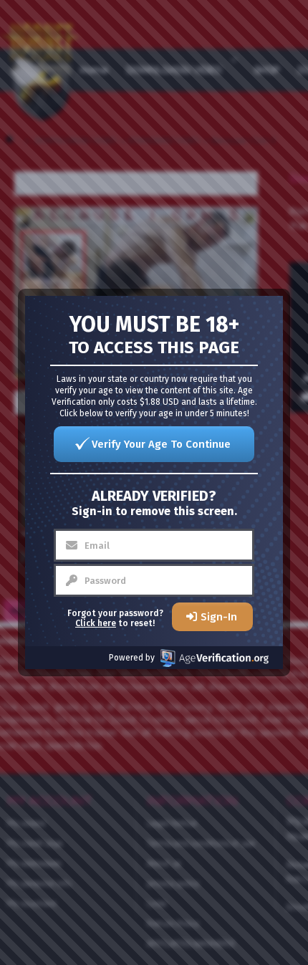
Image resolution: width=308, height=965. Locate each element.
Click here (95, 623)
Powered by (132, 658)
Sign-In (219, 616)
